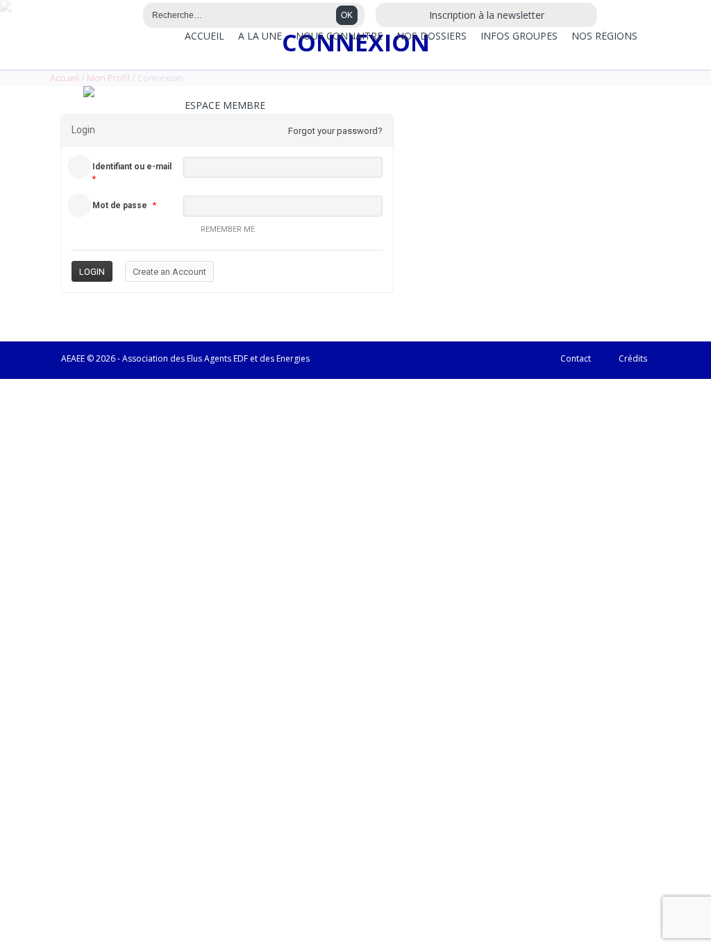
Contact (575, 358)
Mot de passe (119, 205)
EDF (240, 358)
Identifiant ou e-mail (132, 166)
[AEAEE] (88, 91)
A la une (260, 35)
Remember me (228, 229)
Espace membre (225, 105)
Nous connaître (339, 35)
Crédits (633, 358)
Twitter (123, 16)
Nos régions (604, 35)
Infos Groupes (519, 35)
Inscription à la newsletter (486, 15)
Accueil (204, 35)
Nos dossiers (431, 35)
